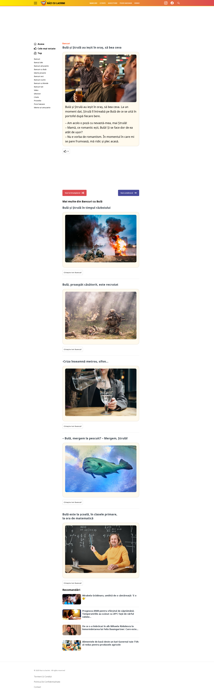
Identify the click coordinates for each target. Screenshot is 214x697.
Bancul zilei (38, 62)
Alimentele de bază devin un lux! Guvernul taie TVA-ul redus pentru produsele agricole (110, 643)
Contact (37, 687)
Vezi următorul (126, 193)
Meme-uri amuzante (42, 107)
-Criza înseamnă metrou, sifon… (85, 361)
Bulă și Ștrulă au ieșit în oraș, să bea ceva (91, 47)
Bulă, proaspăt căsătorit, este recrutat (90, 284)
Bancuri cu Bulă (40, 69)
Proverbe (37, 100)
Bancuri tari (38, 87)
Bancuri (93, 3)
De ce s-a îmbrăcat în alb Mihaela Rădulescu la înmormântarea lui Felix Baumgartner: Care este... (110, 628)
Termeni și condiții (43, 676)
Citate (103, 3)
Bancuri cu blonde (41, 83)
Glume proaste (40, 73)
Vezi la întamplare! (72, 193)
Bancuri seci (39, 76)
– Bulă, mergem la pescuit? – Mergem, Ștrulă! (95, 438)
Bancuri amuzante (41, 66)
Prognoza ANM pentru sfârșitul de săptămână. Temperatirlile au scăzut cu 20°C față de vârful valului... (108, 613)
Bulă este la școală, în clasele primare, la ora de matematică (89, 516)
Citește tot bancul (72, 272)
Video (137, 3)
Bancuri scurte (40, 80)
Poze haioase (126, 3)
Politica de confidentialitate (47, 681)
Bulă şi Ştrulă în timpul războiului (86, 208)
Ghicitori (112, 3)
